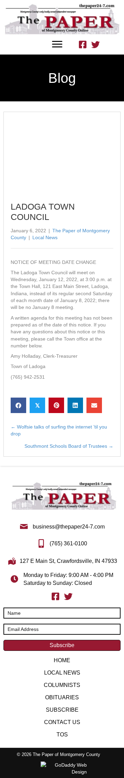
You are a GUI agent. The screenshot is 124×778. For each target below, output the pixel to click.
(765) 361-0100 (68, 543)
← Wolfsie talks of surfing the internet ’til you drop (59, 430)
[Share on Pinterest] (56, 405)
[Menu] (57, 44)
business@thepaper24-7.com (69, 527)
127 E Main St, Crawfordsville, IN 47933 (68, 561)
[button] (62, 645)
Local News (45, 237)
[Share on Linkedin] (75, 405)
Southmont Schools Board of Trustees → (68, 446)
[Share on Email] (94, 405)
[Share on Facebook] (18, 405)
